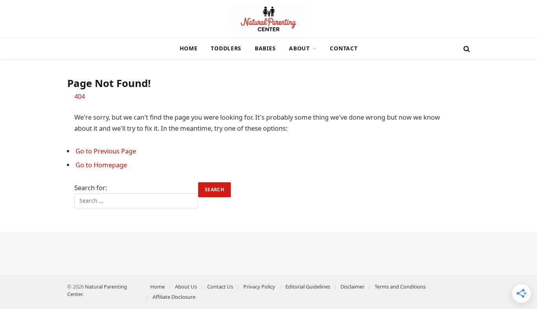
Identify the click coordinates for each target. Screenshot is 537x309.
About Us (186, 286)
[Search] (466, 48)
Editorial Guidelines (307, 286)
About (299, 48)
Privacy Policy (259, 286)
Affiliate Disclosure (174, 296)
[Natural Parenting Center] (268, 19)
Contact (343, 48)
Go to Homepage (101, 164)
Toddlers (226, 48)
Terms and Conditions (400, 286)
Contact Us (220, 286)
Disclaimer (352, 286)
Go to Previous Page (105, 150)
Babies (265, 48)
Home (189, 48)
